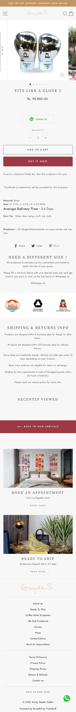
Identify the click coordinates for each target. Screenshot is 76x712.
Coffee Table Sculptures (38, 615)
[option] (38, 3)
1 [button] (30, 85)
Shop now (38, 571)
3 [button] (37, 85)
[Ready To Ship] (38, 534)
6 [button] (46, 85)
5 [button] (43, 85)
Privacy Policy (38, 663)
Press (38, 632)
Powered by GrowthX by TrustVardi (38, 708)
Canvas (38, 626)
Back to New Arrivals (41, 426)
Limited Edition (38, 638)
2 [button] (34, 85)
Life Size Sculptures (38, 621)
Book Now (38, 505)
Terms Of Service (38, 657)
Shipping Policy (38, 668)
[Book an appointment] (38, 468)
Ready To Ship (38, 609)
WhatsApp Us (38, 283)
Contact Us (41, 119)
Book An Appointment (38, 644)
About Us (38, 603)
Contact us (38, 680)
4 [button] (40, 85)
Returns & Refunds (38, 674)
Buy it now (38, 161)
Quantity (38, 130)
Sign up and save (38, 692)
